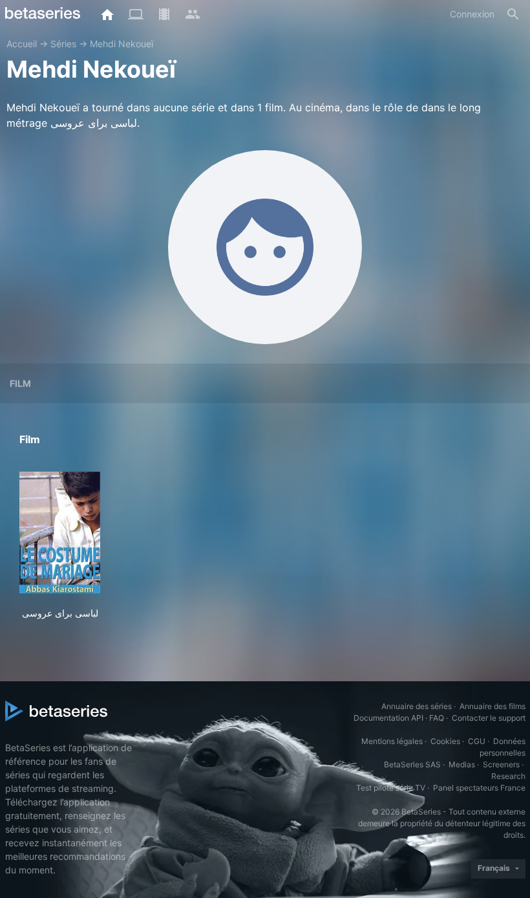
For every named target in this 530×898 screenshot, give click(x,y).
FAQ (436, 718)
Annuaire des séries (416, 706)
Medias (462, 764)
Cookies (445, 741)
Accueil (21, 43)
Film (20, 383)
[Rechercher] (513, 14)
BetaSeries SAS (412, 764)
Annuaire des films (492, 706)
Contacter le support (488, 718)
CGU (476, 741)
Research (508, 776)
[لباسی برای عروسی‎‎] (59, 532)
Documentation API (388, 718)
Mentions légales (392, 741)
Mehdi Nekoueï (121, 43)
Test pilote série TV (390, 788)
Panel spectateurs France (479, 788)
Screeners (501, 764)
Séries (63, 43)
